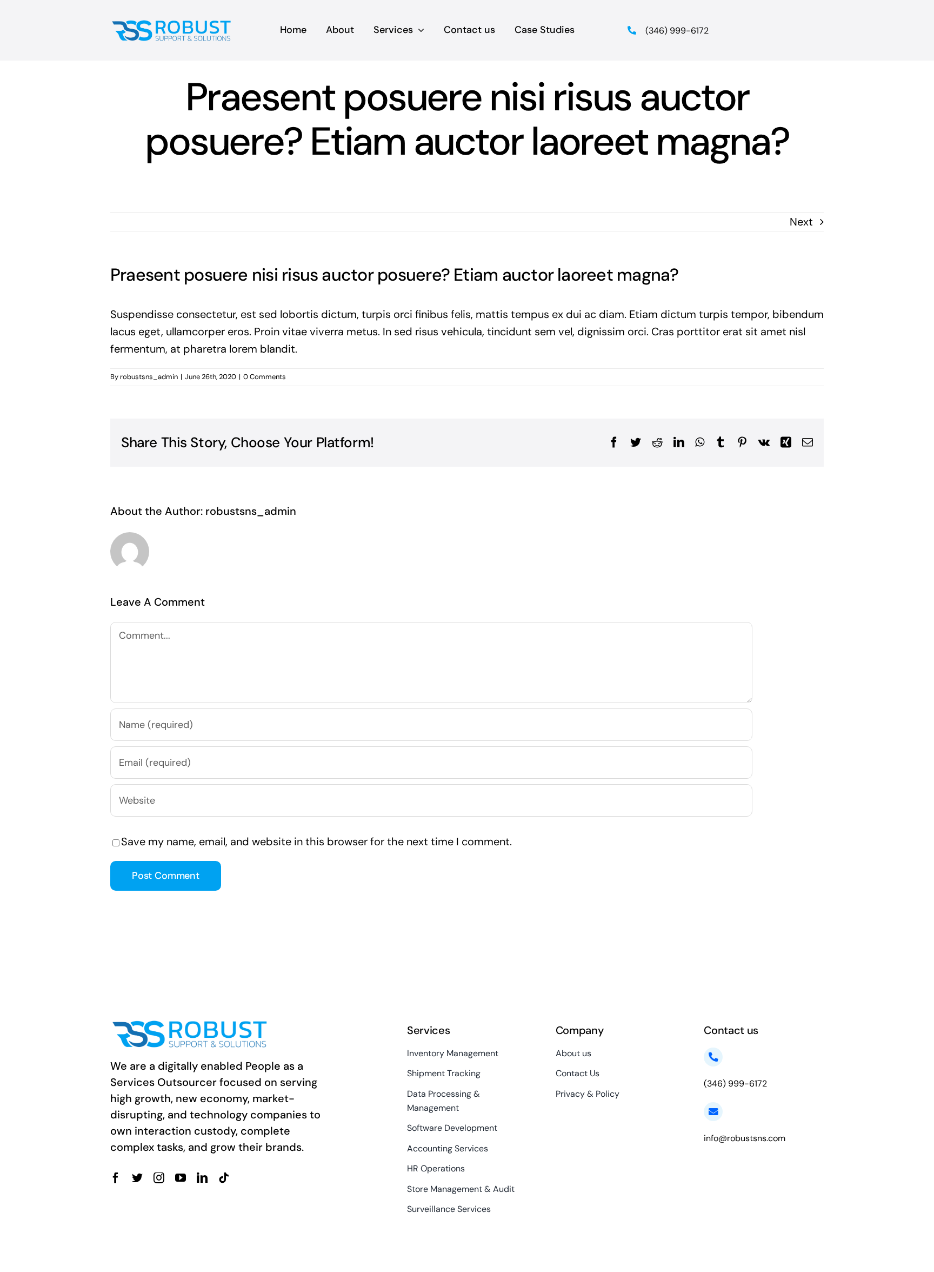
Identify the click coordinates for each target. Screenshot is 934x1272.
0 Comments (264, 376)
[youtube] (180, 1177)
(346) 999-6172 (677, 30)
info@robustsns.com (744, 1138)
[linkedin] (202, 1177)
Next (801, 222)
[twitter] (137, 1177)
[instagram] (159, 1177)
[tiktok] (223, 1177)
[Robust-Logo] (172, 22)
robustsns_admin (149, 376)
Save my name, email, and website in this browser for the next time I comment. (316, 841)
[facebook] (115, 1177)
